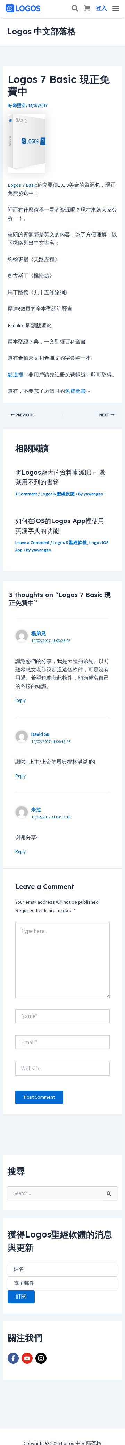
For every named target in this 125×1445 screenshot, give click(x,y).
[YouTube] (27, 1358)
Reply (20, 700)
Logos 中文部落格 (41, 31)
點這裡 (15, 375)
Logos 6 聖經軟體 (58, 494)
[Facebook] (13, 1358)
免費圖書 (75, 391)
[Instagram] (41, 1358)
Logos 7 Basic (22, 185)
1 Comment (26, 494)
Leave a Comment (32, 542)
